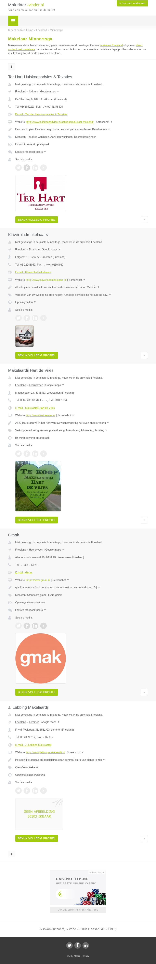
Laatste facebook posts (30, 151)
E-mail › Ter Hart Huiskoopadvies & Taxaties (41, 114)
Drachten (34, 249)
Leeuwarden (36, 385)
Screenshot (104, 121)
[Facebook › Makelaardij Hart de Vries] (27, 453)
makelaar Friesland (111, 45)
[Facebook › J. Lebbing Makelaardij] (27, 790)
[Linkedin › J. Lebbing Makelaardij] (35, 790)
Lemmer (34, 722)
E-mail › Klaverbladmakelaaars (33, 272)
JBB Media (74, 956)
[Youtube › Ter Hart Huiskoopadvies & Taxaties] (43, 167)
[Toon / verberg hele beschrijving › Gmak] (81, 588)
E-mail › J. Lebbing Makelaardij (33, 744)
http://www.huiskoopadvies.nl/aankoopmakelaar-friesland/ (60, 121)
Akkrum (33, 91)
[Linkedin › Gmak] (35, 626)
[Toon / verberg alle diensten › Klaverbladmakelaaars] (81, 295)
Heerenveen (36, 549)
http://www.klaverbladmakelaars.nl (46, 279)
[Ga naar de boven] (144, 219)
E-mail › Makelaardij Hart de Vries (35, 407)
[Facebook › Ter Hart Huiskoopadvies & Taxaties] (27, 167)
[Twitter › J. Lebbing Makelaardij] (18, 790)
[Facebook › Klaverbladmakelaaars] (27, 318)
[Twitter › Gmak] (18, 626)
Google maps (49, 91)
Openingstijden (25, 302)
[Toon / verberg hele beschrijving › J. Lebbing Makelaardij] (81, 760)
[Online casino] (80, 872)
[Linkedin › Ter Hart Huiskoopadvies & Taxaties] (35, 167)
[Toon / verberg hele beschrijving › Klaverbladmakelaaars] (81, 287)
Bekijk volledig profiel (36, 219)
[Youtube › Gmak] (43, 626)
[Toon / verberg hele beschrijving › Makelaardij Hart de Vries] (81, 423)
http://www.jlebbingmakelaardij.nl (45, 752)
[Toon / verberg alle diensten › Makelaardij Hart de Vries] (81, 430)
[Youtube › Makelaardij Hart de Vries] (43, 453)
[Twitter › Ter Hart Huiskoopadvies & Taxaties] (18, 167)
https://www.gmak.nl (38, 580)
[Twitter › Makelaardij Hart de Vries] (18, 453)
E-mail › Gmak (23, 572)
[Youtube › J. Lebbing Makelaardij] (43, 790)
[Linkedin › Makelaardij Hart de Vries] (35, 453)
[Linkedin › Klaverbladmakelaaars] (35, 318)
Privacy (85, 956)
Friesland (20, 91)
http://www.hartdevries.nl (40, 415)
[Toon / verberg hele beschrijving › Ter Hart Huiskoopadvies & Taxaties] (81, 129)
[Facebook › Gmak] (27, 626)
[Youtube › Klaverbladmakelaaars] (43, 318)
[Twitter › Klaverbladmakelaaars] (18, 318)
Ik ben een (132, 3)
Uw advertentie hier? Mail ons (78, 909)
